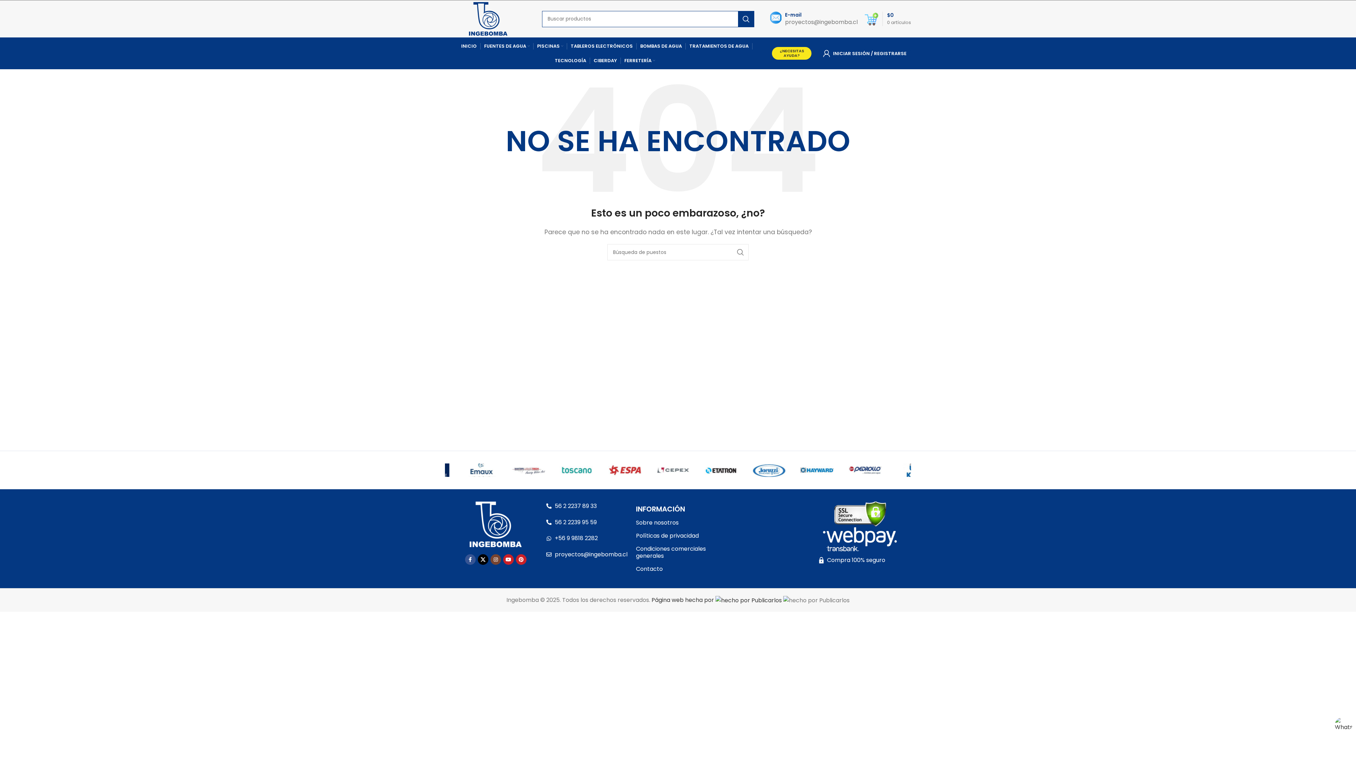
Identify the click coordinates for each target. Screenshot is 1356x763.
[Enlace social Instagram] (495, 559)
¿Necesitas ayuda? (792, 53)
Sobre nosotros (657, 523)
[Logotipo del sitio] (488, 18)
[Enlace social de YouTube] (508, 559)
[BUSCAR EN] (746, 19)
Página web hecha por (683, 600)
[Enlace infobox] (814, 19)
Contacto (649, 569)
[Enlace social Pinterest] (521, 559)
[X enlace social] (483, 559)
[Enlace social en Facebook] (470, 559)
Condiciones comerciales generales (671, 552)
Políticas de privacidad (667, 536)
